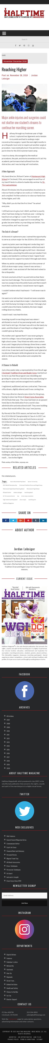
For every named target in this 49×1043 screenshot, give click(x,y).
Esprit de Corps (11, 847)
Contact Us (13, 1019)
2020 (8, 768)
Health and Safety (12, 988)
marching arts (32, 499)
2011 (8, 734)
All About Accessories (13, 862)
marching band (28, 492)
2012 (8, 738)
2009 (8, 727)
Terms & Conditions (27, 1039)
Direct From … (11, 980)
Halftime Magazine (8, 503)
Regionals (9, 977)
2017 (8, 757)
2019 (8, 764)
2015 (8, 749)
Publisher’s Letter (12, 962)
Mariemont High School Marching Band (13, 489)
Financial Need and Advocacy (15, 851)
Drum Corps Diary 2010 (14, 881)
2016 (8, 753)
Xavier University (32, 481)
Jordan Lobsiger (17, 492)
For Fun (9, 995)
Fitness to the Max (12, 992)
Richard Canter (7, 492)
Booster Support (12, 999)
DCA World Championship (10, 485)
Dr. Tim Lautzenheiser (9, 496)
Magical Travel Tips (12, 858)
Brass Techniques (12, 866)
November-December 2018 (15, 61)
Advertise (12, 1037)
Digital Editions (11, 954)
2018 (8, 761)
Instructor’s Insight (13, 877)
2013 (8, 742)
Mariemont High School (33, 489)
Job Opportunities (25, 1037)
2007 (8, 720)
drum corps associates (27, 496)
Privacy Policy (13, 1039)
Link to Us (37, 1037)
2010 (8, 731)
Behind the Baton (12, 984)
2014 (8, 746)
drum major (23, 499)
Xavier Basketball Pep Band (17, 481)
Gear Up (9, 973)
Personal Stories (12, 854)
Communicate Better (13, 843)
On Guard (9, 873)
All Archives (10, 716)
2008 (8, 723)
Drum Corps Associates (34, 397)
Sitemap (40, 1039)
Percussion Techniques (14, 869)
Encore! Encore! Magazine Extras (16, 840)
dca (18, 496)
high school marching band (10, 499)
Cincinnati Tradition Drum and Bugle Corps (19, 373)
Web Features (11, 836)
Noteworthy (10, 965)
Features (9, 958)
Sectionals (10, 969)
